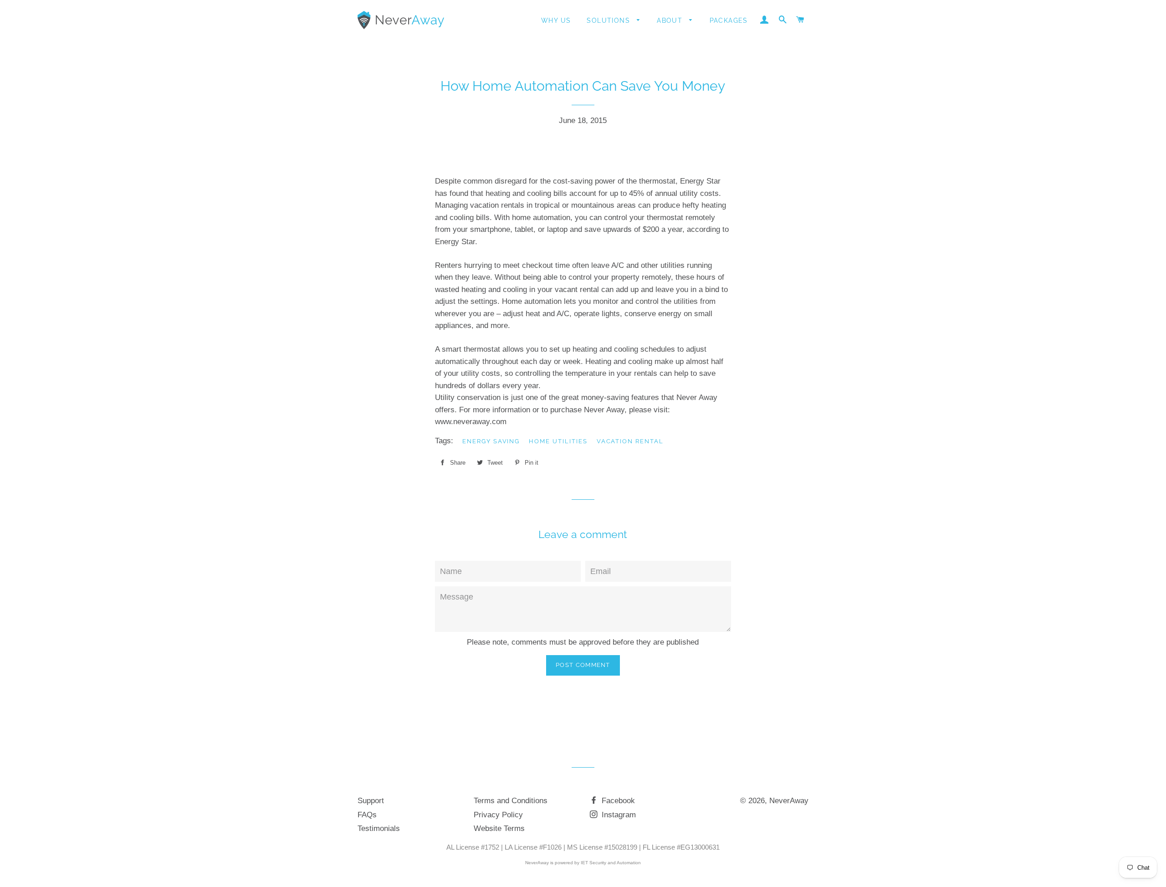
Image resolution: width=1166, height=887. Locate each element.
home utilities (558, 441)
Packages (729, 20)
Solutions (609, 20)
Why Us (556, 20)
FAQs (367, 814)
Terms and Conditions (510, 800)
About (671, 20)
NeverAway (788, 800)
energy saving (491, 441)
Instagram (617, 814)
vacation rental (630, 441)
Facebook (617, 800)
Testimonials (379, 828)
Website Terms (499, 828)
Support (371, 800)
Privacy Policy (498, 814)
